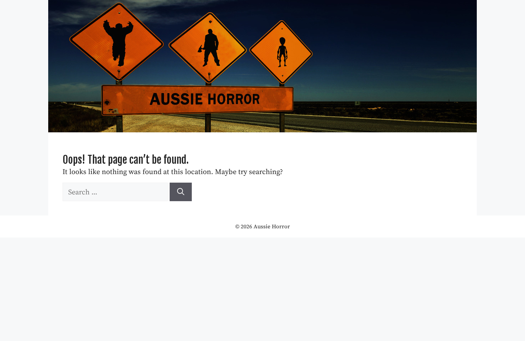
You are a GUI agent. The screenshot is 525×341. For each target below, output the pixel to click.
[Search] (181, 192)
